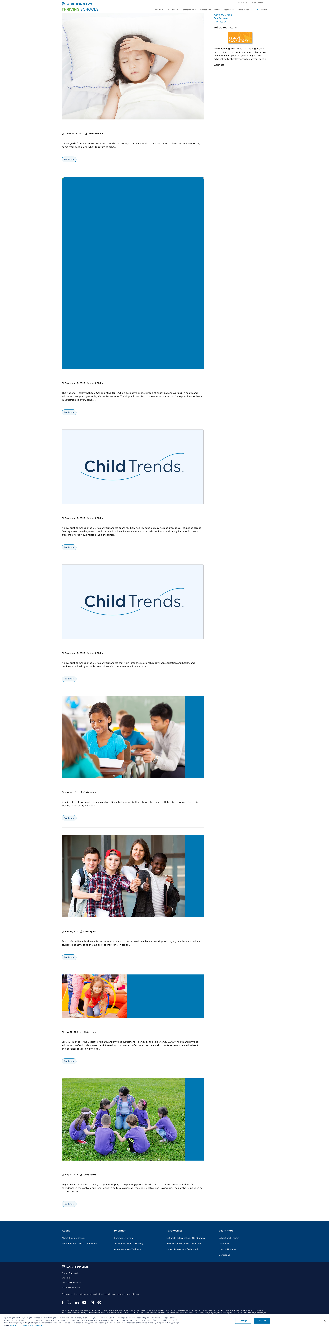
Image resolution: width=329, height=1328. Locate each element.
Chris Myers (89, 792)
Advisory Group (223, 15)
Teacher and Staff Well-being (128, 1244)
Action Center (256, 3)
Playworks (70, 1164)
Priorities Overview (123, 1238)
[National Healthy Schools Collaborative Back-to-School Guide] (133, 273)
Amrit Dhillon (96, 134)
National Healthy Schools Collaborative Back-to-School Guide (107, 373)
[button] (262, 10)
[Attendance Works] (123, 737)
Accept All (261, 1321)
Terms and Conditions (71, 1283)
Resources (224, 1244)
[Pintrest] (259, 74)
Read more (69, 159)
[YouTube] (241, 74)
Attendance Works (76, 782)
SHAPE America (73, 1022)
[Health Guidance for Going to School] (133, 66)
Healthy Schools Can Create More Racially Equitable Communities (111, 508)
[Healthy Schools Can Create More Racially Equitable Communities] (133, 467)
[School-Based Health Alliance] (123, 876)
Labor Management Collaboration (183, 1249)
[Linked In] (232, 74)
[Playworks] (123, 1119)
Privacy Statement (70, 1273)
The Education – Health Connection (79, 1244)
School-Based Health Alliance (84, 921)
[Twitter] (223, 74)
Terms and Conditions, (19, 1325)
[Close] (325, 1321)
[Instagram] (250, 74)
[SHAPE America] (94, 996)
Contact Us (242, 3)
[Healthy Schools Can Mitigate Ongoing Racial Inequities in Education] (133, 602)
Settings (243, 1321)
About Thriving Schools (73, 1238)
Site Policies (67, 1278)
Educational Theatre (229, 1238)
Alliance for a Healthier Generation (183, 1244)
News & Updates (227, 1249)
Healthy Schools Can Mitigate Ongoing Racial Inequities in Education (113, 643)
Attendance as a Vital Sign (127, 1249)
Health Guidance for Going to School (89, 123)
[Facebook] (215, 74)
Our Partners (221, 18)
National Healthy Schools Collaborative (185, 1238)
